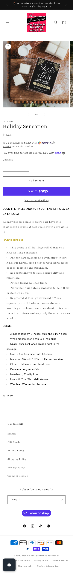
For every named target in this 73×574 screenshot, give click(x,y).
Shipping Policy (17, 459)
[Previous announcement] (7, 5)
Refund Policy (16, 450)
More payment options (36, 200)
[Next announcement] (66, 5)
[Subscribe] (61, 499)
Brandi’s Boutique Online (34, 555)
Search (11, 433)
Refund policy (23, 560)
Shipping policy (26, 566)
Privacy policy (41, 560)
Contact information (48, 566)
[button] (7, 22)
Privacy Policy (16, 467)
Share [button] (10, 395)
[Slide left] (28, 114)
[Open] (9, 564)
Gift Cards (13, 442)
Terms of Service (17, 475)
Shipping (7, 146)
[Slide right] (45, 114)
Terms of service (60, 560)
